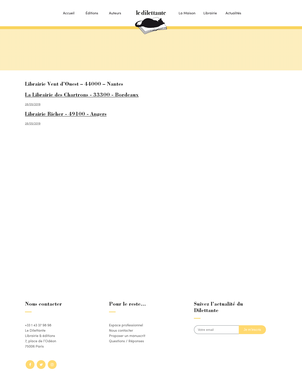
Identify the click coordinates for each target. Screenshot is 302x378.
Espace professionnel (126, 324)
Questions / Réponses (126, 340)
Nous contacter (121, 330)
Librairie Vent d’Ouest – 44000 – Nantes (74, 84)
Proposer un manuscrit (127, 335)
